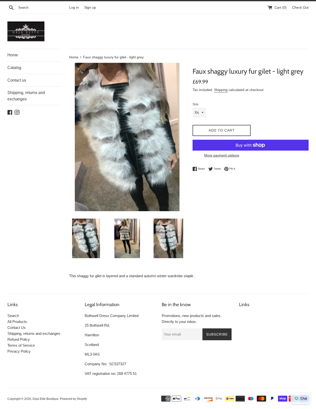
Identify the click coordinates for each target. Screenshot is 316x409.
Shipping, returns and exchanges (26, 96)
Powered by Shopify (73, 399)
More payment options (221, 155)
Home (12, 55)
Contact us (16, 80)
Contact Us (16, 327)
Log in (74, 7)
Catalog (14, 68)
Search (13, 316)
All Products (17, 321)
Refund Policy (18, 339)
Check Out (300, 7)
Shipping (221, 90)
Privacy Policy (19, 351)
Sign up (90, 7)
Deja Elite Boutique (46, 399)
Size (195, 104)
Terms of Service (21, 345)
